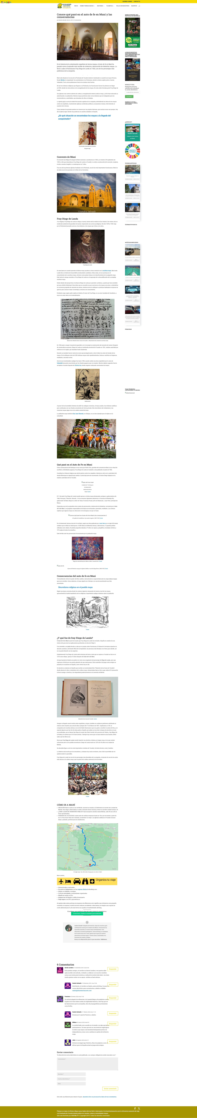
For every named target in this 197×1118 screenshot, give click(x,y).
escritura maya (107, 270)
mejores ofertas (82, 889)
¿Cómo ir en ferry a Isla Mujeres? (132, 277)
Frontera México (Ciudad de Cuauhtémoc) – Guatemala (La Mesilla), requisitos (132, 296)
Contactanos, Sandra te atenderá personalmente (87, 913)
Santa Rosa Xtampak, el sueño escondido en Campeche (132, 214)
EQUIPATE (134, 6)
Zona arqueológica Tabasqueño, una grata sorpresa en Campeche (132, 195)
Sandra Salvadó (62, 20)
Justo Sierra (102, 523)
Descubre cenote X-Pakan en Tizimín (132, 176)
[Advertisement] (132, 360)
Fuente (89, 491)
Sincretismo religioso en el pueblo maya (75, 587)
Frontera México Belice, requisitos (132, 257)
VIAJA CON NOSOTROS (122, 6)
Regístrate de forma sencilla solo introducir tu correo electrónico (132, 88)
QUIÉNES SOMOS (127, 1)
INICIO (76, 6)
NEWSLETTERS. (130, 84)
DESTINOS (100, 6)
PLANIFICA (110, 6)
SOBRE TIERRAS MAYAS (87, 6)
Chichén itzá (78, 365)
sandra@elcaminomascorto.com (81, 990)
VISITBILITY (75, 1115)
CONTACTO (137, 1)
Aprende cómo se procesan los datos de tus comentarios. (100, 1097)
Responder (112, 969)
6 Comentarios (77, 20)
